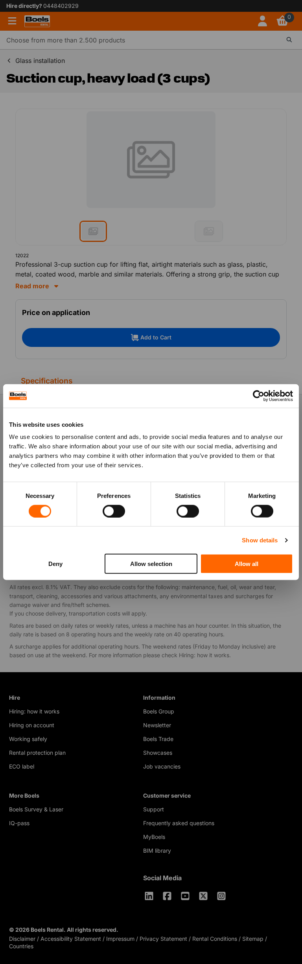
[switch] (114, 511)
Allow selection (151, 563)
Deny (55, 563)
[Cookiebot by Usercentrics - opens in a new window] (258, 396)
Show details (260, 539)
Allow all (246, 563)
